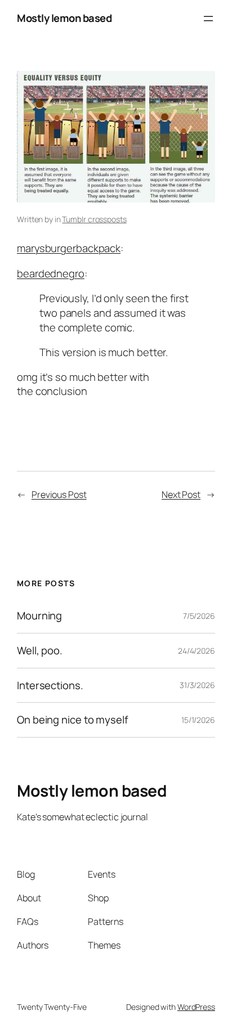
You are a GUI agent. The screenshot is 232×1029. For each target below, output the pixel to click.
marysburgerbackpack (69, 248)
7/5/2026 (199, 615)
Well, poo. (40, 651)
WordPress (196, 1006)
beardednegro (50, 273)
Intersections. (50, 685)
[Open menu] (208, 18)
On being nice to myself (72, 720)
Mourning (39, 616)
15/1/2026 (198, 720)
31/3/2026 (197, 685)
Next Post (181, 494)
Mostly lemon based (64, 18)
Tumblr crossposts (94, 219)
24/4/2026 (196, 650)
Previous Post (59, 494)
